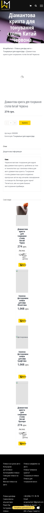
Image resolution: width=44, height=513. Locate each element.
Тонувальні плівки (31, 475)
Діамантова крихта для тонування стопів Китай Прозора (22, 414)
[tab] (22, 146)
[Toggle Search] (36, 6)
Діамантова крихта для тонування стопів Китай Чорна (22, 236)
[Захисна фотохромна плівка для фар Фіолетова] (22, 281)
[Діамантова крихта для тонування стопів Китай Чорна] (22, 214)
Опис (5, 146)
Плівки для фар (9, 496)
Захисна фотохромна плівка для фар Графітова (22, 356)
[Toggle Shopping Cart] (31, 6)
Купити (25, 123)
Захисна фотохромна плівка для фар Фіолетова (22, 300)
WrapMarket (8, 48)
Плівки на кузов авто (11, 464)
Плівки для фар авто (23, 48)
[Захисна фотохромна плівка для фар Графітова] (22, 337)
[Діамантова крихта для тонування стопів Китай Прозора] (22, 393)
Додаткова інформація (12, 151)
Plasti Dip (6, 505)
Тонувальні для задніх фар (13, 51)
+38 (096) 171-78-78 (31, 496)
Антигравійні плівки (11, 473)
